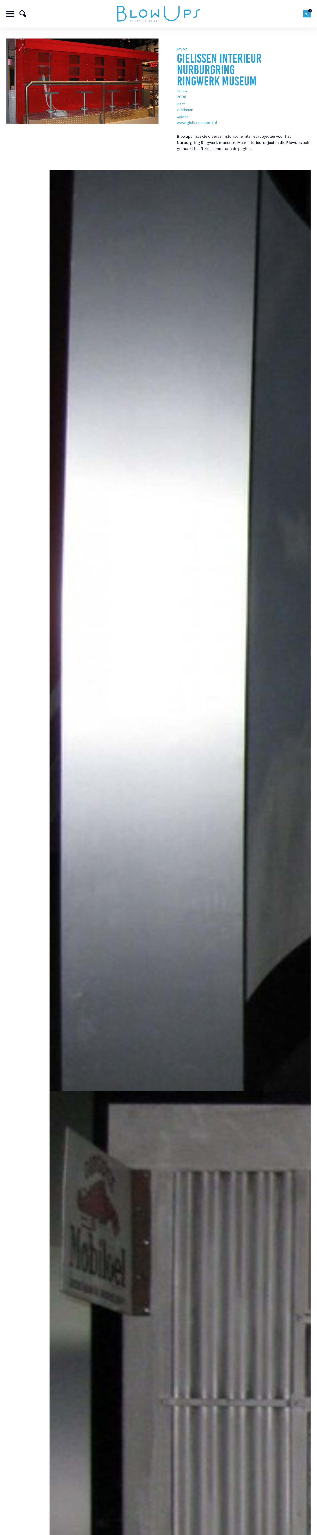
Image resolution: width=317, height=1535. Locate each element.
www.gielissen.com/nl (197, 122)
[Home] (158, 14)
